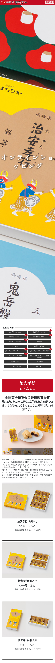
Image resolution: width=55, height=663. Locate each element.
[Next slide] (49, 431)
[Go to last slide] (5, 431)
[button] (7, 451)
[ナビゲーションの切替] (49, 2)
